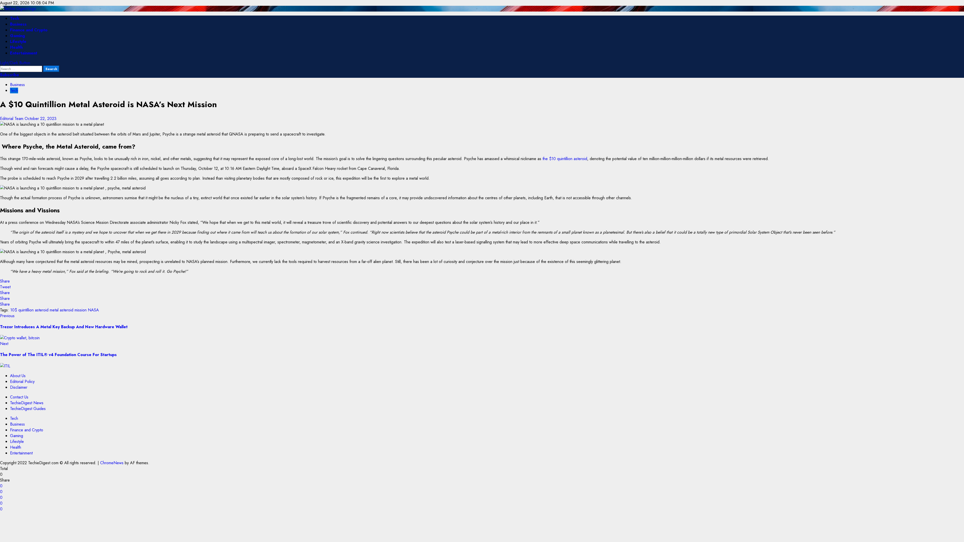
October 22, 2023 (40, 118)
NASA (93, 310)
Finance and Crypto (28, 30)
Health (16, 47)
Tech (14, 18)
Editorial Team (12, 118)
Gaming (17, 36)
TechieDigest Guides (28, 409)
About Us (18, 376)
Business (18, 24)
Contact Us (19, 397)
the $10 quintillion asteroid (565, 159)
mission (81, 310)
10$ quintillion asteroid (29, 310)
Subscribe (9, 75)
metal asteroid (61, 310)
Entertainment (23, 53)
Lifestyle (18, 41)
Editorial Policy (22, 381)
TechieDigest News (26, 403)
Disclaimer (18, 387)
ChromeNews (112, 463)
